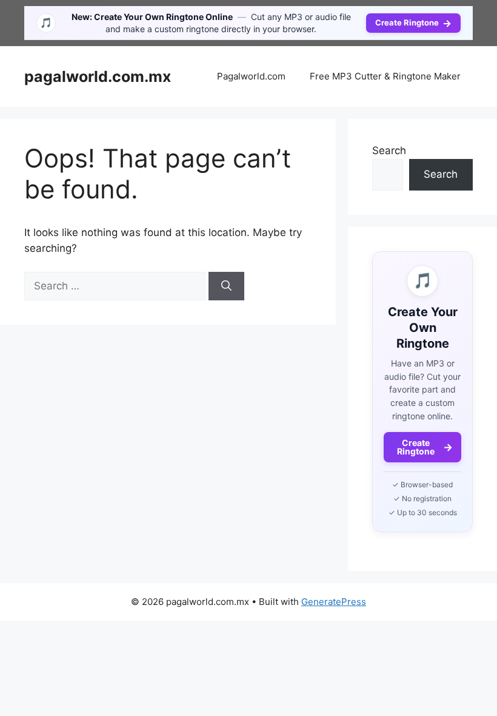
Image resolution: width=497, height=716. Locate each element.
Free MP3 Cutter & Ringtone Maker (385, 76)
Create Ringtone (413, 23)
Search (389, 150)
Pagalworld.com (251, 76)
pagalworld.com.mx (97, 76)
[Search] (226, 286)
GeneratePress (333, 601)
